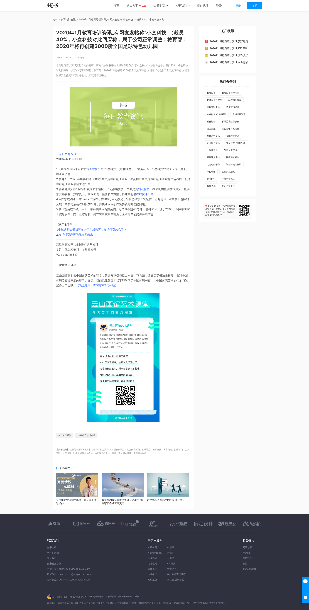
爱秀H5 (247, 552)
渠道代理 (203, 5)
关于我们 (181, 5)
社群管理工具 (213, 107)
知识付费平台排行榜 (236, 143)
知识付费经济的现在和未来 (76, 234)
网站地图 (247, 547)
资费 (219, 5)
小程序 (170, 547)
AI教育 (93, 169)
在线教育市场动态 (176, 574)
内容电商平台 (213, 164)
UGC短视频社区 (175, 579)
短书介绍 (52, 547)
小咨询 (170, 558)
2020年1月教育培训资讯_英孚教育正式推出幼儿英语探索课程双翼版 (248, 41)
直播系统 (152, 568)
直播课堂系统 (213, 157)
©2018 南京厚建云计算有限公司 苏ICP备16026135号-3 (113, 596)
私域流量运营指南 (230, 92)
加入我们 (52, 558)
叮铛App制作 (249, 568)
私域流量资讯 (239, 114)
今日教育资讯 (67, 154)
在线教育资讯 (232, 135)
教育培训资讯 (68, 19)
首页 (116, 5)
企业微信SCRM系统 (216, 114)
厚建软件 (247, 558)
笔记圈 (170, 552)
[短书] (52, 5)
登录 (238, 6)
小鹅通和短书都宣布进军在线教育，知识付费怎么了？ (92, 229)
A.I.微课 (171, 563)
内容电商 (152, 563)
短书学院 (159, 5)
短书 (55, 19)
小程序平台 (212, 150)
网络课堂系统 (232, 157)
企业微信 (152, 574)
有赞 (245, 563)
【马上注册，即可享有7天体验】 (97, 285)
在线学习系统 (155, 552)
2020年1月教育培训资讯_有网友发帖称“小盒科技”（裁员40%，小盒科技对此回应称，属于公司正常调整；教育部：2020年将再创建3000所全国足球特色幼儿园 (123, 19)
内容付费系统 (228, 178)
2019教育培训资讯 (86, 435)
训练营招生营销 (233, 164)
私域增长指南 (234, 100)
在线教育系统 (64, 435)
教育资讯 (211, 186)
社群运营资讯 (213, 135)
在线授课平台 (144, 194)
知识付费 (143, 189)
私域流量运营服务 (230, 121)
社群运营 (211, 121)
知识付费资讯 (230, 150)
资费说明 (171, 568)
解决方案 (132, 5)
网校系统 (152, 579)
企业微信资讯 (213, 143)
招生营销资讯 (232, 107)
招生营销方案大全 (230, 128)
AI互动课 (211, 171)
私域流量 (211, 92)
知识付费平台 (228, 186)
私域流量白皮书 (214, 100)
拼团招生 (211, 128)
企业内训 (211, 178)
